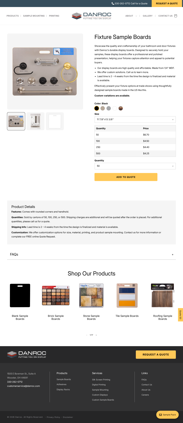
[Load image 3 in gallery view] (55, 121)
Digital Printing (99, 385)
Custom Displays (100, 395)
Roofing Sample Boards (162, 317)
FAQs (144, 379)
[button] (130, 16)
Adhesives (61, 384)
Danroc (18, 417)
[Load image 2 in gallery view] (35, 121)
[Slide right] (96, 335)
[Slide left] (86, 335)
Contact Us (147, 385)
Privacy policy (53, 417)
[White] (115, 108)
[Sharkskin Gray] (103, 108)
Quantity (99, 160)
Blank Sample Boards (20, 317)
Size (97, 113)
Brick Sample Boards (55, 317)
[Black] (97, 108)
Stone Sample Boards (91, 317)
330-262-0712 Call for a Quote (131, 3)
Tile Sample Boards (127, 315)
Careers (145, 395)
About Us (146, 390)
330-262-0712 (15, 381)
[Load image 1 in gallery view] (16, 121)
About (129, 15)
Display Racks (63, 389)
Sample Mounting (100, 390)
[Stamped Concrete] (109, 108)
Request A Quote (167, 3)
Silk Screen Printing (101, 379)
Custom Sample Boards (103, 400)
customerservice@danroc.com (23, 386)
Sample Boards (64, 379)
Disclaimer (68, 417)
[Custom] (121, 108)
